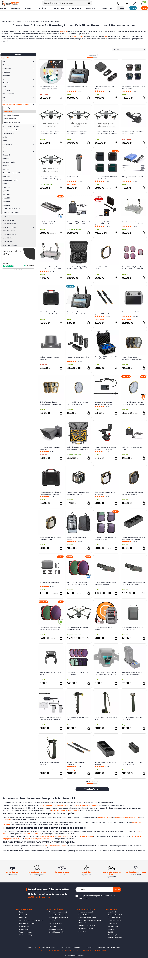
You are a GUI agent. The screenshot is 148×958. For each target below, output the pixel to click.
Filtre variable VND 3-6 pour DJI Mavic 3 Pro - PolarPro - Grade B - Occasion (133, 403)
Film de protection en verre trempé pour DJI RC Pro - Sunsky (78, 313)
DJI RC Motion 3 (72, 177)
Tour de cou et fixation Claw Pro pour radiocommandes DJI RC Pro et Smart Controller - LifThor (51, 268)
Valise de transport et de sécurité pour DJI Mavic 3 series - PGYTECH (51, 313)
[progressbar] (92, 57)
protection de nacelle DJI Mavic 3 (127, 817)
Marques (120, 8)
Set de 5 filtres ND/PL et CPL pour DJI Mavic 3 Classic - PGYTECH (133, 268)
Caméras (42, 8)
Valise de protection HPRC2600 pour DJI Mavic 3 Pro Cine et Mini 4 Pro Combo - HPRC (78, 448)
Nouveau (132, 8)
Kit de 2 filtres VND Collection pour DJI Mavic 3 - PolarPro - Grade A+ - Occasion (50, 223)
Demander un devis (56, 929)
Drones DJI (15, 8)
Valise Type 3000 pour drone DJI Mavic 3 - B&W (106, 358)
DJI (106, 36)
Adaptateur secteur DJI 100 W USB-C (105, 88)
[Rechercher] (89, 3)
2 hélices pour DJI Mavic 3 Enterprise (76, 763)
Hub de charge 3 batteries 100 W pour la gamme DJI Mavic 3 (133, 538)
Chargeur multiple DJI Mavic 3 (132, 177)
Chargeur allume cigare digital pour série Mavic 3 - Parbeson (50, 718)
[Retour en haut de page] (145, 669)
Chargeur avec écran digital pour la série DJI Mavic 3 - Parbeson (132, 673)
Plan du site (32, 947)
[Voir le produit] (61, 97)
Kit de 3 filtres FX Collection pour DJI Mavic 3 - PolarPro (78, 493)
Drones (3, 8)
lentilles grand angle (58, 810)
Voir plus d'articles (92, 789)
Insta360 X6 (112, 912)
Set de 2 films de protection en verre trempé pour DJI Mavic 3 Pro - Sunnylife (105, 673)
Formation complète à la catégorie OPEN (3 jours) (48, 88)
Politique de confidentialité (70, 947)
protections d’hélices (104, 817)
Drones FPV (29, 8)
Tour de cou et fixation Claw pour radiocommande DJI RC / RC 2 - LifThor (132, 223)
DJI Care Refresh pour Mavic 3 (56, 846)
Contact (52, 921)
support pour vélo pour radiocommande (39, 839)
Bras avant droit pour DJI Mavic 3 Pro (78, 718)
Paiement (52, 926)
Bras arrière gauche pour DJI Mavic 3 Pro (49, 763)
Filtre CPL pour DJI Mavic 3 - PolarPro (104, 268)
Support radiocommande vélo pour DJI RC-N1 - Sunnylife (105, 448)
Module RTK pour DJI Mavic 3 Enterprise (49, 358)
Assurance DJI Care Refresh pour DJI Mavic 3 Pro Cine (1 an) (50, 178)
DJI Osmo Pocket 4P (115, 915)
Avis (80, 91)
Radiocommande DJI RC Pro (77, 87)
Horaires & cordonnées (57, 915)
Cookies (89, 947)
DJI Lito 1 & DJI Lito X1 (114, 921)
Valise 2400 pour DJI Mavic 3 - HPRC (132, 448)
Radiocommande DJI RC (130, 312)
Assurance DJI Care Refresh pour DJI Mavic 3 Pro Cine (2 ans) (106, 133)
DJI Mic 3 (111, 929)
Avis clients (82, 931)
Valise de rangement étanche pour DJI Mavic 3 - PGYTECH (50, 493)
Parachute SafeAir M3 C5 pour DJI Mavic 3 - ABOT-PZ (77, 628)
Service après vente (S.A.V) (58, 918)
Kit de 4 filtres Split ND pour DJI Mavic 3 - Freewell (105, 538)
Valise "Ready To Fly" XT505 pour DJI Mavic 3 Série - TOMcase (78, 268)
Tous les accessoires (26, 932)
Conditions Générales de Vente (109, 947)
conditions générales (95, 896)
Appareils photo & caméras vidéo (31, 921)
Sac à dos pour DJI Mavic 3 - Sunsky (77, 538)
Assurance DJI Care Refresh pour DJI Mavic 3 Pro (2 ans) (77, 133)
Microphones (91, 8)
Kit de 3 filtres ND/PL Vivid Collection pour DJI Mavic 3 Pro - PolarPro (133, 358)
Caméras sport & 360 (27, 923)
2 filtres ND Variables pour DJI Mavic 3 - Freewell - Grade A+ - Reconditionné (78, 583)
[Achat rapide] (88, 97)
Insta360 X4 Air (113, 926)
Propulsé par (68, 955)
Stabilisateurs (75, 8)
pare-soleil (7, 819)
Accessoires (107, 8)
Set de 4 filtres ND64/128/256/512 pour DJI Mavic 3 (106, 178)
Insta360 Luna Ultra (115, 938)
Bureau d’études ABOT (86, 928)
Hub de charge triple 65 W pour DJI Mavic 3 (105, 763)
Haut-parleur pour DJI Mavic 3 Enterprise (50, 448)
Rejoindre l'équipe (85, 915)
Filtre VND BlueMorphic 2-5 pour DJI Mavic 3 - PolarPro (133, 493)
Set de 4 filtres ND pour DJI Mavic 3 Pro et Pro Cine (133, 88)
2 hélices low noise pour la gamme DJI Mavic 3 (104, 313)
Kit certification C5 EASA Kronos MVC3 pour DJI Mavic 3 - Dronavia (105, 583)
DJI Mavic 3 (63, 31)
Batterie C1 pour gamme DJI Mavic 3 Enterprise (132, 763)
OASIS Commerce (78, 955)
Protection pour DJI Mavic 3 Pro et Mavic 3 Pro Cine (133, 133)
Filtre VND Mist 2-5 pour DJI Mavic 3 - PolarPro (106, 493)
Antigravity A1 (112, 935)
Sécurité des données (56, 932)
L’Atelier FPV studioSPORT (87, 925)
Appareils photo (57, 8)
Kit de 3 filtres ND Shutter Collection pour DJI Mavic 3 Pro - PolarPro (51, 403)
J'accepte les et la (97, 897)
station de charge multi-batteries (86, 805)
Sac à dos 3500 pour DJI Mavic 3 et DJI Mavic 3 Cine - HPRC (78, 223)
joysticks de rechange (85, 836)
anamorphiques (73, 810)
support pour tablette (46, 836)
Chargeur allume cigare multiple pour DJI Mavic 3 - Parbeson (104, 403)
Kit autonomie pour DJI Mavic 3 (78, 357)
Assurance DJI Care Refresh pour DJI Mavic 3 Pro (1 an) (49, 133)
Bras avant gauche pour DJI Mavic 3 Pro (132, 718)
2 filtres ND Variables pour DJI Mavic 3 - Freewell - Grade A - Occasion (50, 628)
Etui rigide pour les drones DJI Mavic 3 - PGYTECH (132, 628)
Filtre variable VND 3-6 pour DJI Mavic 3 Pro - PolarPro (77, 403)
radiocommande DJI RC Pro (31, 834)
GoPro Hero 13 (112, 923)
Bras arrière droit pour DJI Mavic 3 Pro (106, 718)
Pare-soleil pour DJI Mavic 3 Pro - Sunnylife (51, 673)
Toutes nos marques (26, 935)
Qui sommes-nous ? (86, 912)
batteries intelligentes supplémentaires (54, 805)
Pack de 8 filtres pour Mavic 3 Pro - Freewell (77, 673)
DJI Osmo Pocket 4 (114, 918)
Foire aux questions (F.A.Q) (58, 912)
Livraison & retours (55, 923)
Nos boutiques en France (87, 918)
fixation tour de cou (64, 836)
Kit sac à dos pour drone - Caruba (104, 628)
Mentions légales (48, 947)
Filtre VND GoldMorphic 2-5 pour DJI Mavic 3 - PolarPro (50, 538)
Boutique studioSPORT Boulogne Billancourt (90, 921)
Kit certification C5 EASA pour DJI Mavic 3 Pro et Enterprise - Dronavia (133, 583)
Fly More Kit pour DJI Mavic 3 (49, 582)
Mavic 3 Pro (66, 36)
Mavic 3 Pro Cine (77, 36)
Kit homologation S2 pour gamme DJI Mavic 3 (103, 223)
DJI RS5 (110, 932)
